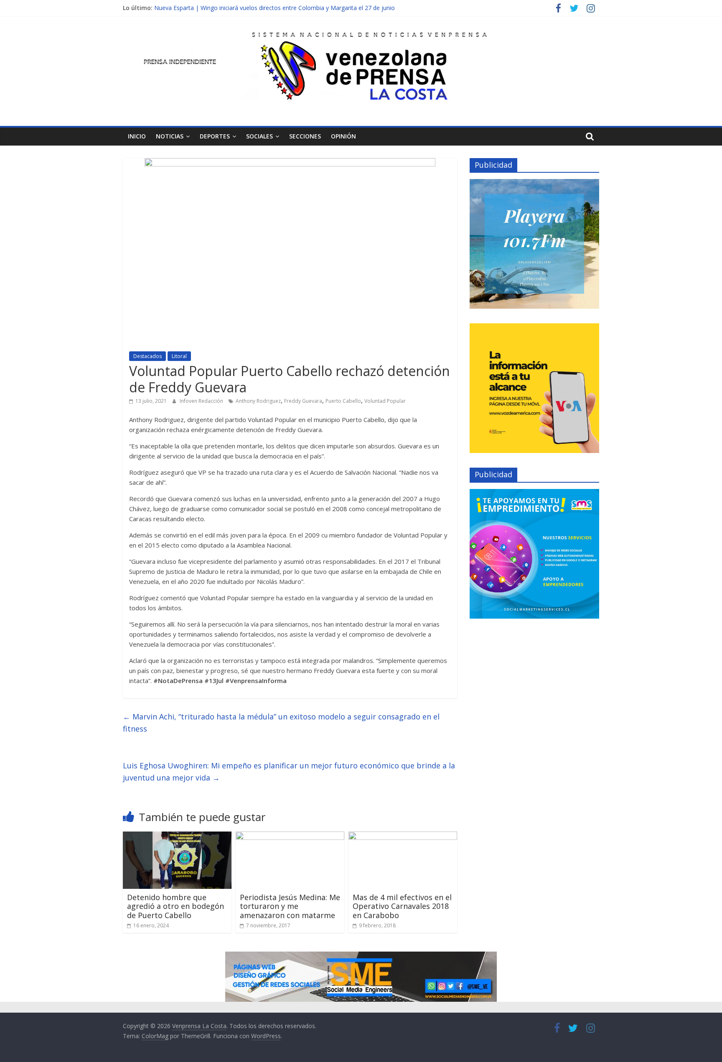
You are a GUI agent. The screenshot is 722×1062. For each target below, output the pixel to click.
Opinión (343, 136)
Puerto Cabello (343, 400)
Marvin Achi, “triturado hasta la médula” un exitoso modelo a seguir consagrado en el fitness (281, 722)
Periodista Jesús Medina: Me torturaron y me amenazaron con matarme (290, 906)
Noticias (169, 136)
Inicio (137, 136)
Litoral (179, 356)
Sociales (259, 136)
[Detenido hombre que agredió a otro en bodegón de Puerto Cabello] (177, 836)
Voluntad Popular (385, 400)
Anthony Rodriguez (258, 400)
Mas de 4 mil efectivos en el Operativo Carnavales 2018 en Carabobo (402, 906)
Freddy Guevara (303, 400)
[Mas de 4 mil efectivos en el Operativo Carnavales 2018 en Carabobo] (402, 836)
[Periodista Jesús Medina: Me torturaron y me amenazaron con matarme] (290, 836)
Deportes (215, 136)
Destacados (147, 356)
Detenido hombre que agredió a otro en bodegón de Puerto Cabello (175, 906)
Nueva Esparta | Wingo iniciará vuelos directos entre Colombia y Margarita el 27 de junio (274, 8)
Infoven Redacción (202, 400)
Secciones (305, 136)
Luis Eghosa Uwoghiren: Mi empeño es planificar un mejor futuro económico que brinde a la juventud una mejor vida (289, 771)
